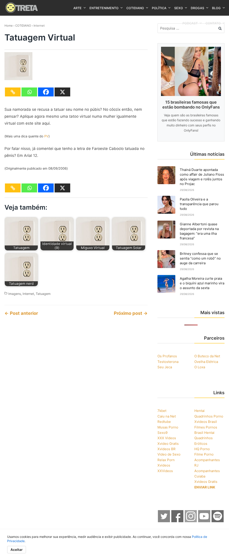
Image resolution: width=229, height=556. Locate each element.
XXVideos (165, 471)
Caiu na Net (166, 416)
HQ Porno (202, 449)
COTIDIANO (23, 25)
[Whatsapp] (29, 91)
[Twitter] (164, 521)
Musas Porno (167, 427)
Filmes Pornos (205, 427)
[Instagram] (191, 521)
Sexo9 (162, 432)
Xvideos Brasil (205, 422)
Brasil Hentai (204, 432)
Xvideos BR (166, 449)
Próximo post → (131, 313)
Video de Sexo (168, 454)
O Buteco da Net (207, 356)
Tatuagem (43, 294)
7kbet (161, 411)
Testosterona (167, 362)
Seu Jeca (164, 367)
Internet (39, 25)
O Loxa (199, 367)
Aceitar (17, 549)
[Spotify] (218, 521)
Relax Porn (166, 460)
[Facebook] (46, 91)
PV (46, 136)
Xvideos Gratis (205, 481)
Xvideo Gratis (168, 443)
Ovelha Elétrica (206, 362)
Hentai (199, 411)
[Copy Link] (13, 91)
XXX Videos (166, 438)
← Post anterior (21, 313)
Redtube (164, 422)
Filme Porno (204, 454)
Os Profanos (167, 356)
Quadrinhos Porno (208, 416)
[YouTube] (204, 521)
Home (8, 25)
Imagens (14, 294)
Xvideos (163, 465)
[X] (62, 91)
